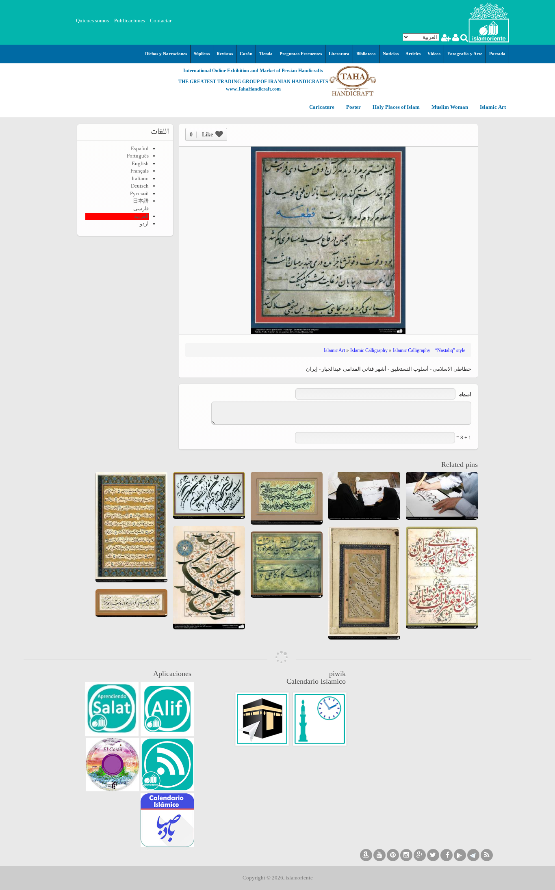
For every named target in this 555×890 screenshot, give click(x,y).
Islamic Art (492, 107)
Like (201, 135)
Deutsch (140, 186)
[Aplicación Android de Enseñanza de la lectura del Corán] (167, 709)
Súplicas (202, 53)
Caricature (321, 107)
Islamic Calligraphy (369, 350)
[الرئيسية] (488, 22)
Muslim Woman (449, 107)
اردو (144, 223)
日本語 (141, 201)
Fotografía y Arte (464, 53)
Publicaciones (129, 20)
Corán (246, 53)
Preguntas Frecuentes (301, 53)
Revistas (225, 53)
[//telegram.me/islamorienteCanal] (473, 855)
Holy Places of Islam (395, 107)
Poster (353, 107)
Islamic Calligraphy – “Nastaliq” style (429, 350)
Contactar (160, 20)
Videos (433, 53)
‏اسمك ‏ (464, 395)
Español (140, 148)
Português (138, 156)
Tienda (266, 53)
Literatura (339, 53)
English (140, 163)
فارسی (141, 208)
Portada (497, 53)
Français (139, 171)
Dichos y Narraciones (166, 53)
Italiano (140, 178)
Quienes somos (92, 20)
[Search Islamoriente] (463, 39)
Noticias (391, 53)
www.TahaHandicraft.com (253, 89)
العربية (141, 216)
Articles (413, 53)
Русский (139, 193)
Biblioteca (366, 53)
